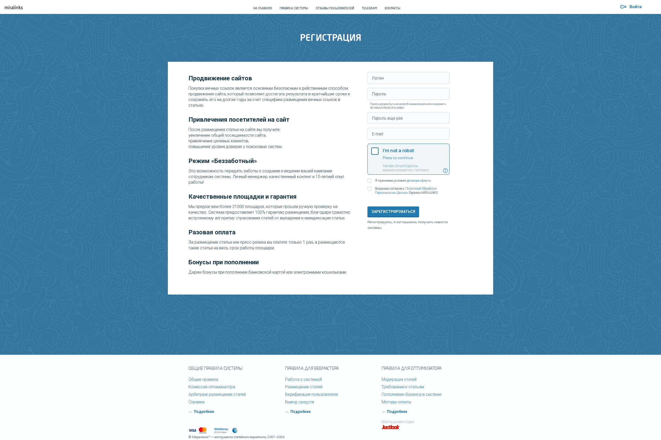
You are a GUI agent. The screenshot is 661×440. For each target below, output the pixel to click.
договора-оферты (419, 180)
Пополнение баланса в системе (412, 394)
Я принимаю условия (403, 180)
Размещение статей (303, 386)
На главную (262, 8)
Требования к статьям (403, 386)
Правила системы (294, 8)
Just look (391, 427)
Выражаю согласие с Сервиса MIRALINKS (406, 191)
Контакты (392, 8)
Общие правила (203, 379)
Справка (196, 401)
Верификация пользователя (311, 394)
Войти (635, 6)
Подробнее (204, 412)
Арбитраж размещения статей (217, 394)
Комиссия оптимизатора (211, 386)
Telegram (369, 8)
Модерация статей (399, 379)
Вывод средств (299, 401)
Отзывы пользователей (335, 8)
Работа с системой (303, 379)
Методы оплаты (396, 401)
